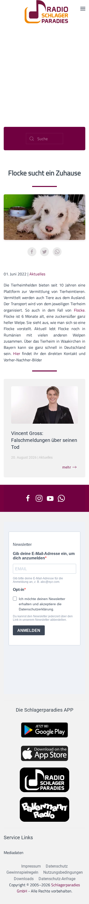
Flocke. (79, 310)
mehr (66, 467)
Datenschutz (57, 866)
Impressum (31, 866)
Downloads (24, 878)
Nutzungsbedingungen (63, 872)
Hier (16, 353)
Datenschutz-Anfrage (57, 878)
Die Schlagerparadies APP (44, 710)
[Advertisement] (44, 70)
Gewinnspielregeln (22, 872)
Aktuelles (37, 274)
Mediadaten (13, 852)
